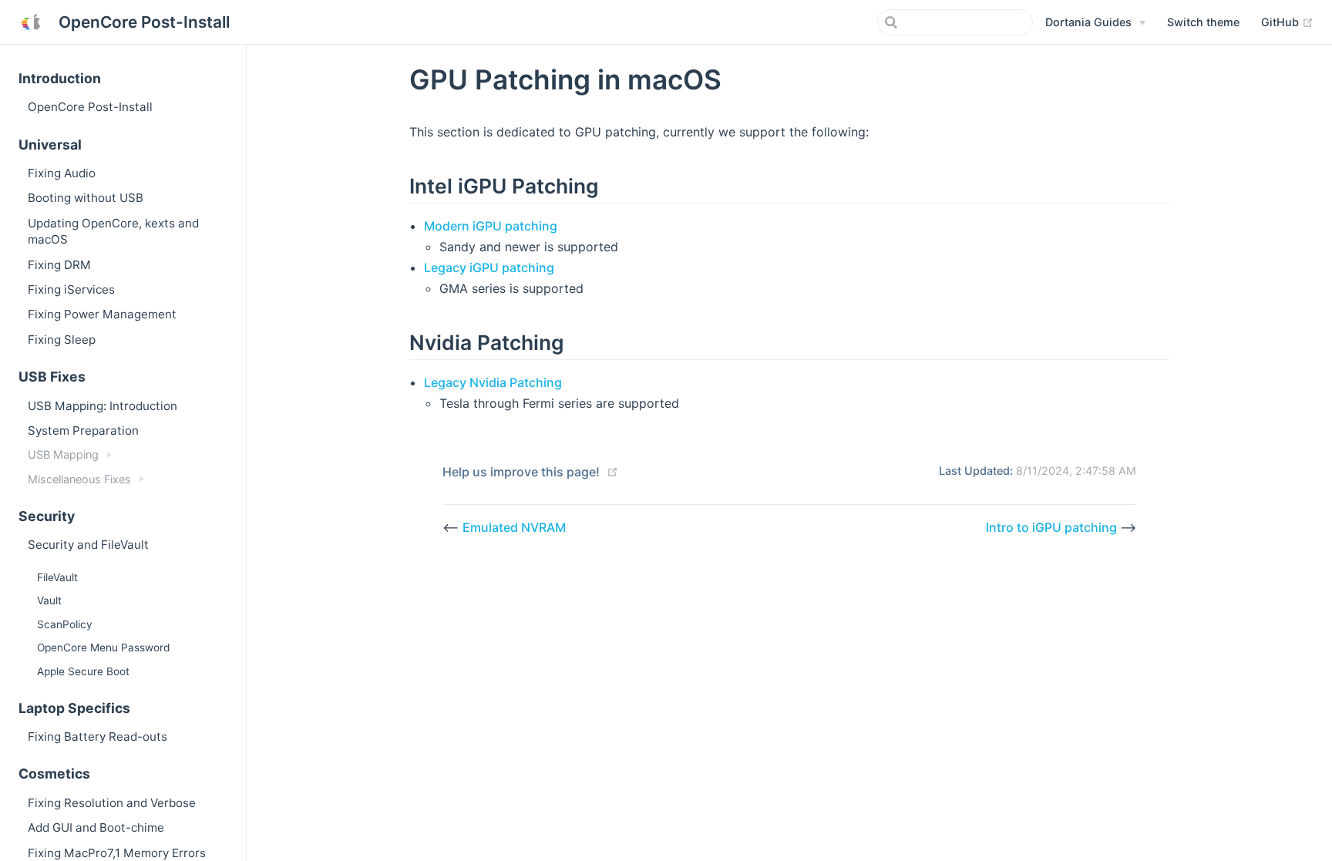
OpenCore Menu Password (103, 647)
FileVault (57, 577)
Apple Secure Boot (83, 671)
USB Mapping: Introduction (102, 406)
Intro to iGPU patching (1053, 527)
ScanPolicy (64, 624)
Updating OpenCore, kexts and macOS (113, 231)
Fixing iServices (71, 289)
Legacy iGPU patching (489, 267)
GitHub (1287, 22)
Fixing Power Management (102, 314)
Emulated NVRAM (514, 527)
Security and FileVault (88, 544)
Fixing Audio (62, 173)
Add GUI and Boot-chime (96, 827)
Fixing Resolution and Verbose (112, 802)
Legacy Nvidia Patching (493, 382)
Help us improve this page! (521, 471)
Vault (49, 600)
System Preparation (83, 430)
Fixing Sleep (62, 339)
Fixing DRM (59, 264)
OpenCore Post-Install (90, 106)
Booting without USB (85, 197)
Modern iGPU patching (490, 226)
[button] (1203, 22)
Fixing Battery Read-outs (97, 736)
